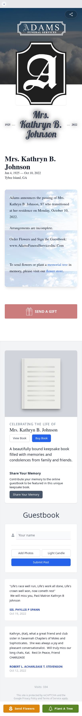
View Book (19, 438)
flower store (54, 270)
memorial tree (58, 264)
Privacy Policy (29, 698)
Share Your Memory (26, 494)
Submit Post (41, 562)
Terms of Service (52, 698)
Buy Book (41, 438)
